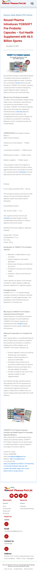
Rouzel (17, 83)
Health (13, 15)
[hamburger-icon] (32, 3)
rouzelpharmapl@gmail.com (17, 456)
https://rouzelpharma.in (17, 459)
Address (7, 553)
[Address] (6, 549)
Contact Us (9, 541)
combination (22, 172)
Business (7, 15)
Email (6, 529)
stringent (20, 324)
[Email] (6, 524)
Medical (19, 15)
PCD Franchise (27, 15)
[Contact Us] (6, 536)
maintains (7, 218)
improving (19, 112)
